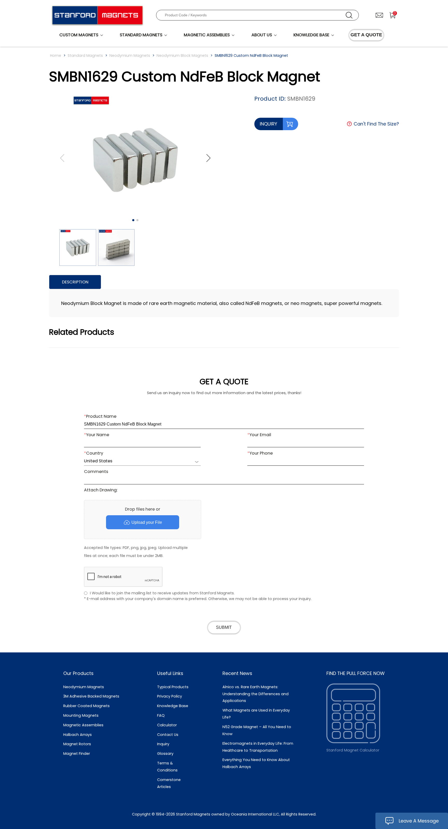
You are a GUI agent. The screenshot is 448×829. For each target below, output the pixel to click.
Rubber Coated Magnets (86, 705)
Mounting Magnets (81, 715)
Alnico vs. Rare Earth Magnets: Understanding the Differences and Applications (255, 693)
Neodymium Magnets (129, 55)
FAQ (161, 715)
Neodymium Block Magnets (182, 55)
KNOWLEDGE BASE (311, 35)
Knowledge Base (172, 705)
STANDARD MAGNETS (141, 35)
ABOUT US (261, 35)
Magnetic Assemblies (83, 725)
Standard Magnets (85, 55)
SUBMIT (224, 627)
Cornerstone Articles (169, 783)
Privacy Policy (169, 696)
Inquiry (163, 744)
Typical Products (172, 686)
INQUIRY (268, 124)
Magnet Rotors (77, 744)
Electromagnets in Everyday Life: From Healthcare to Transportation (257, 747)
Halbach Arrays (77, 734)
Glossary (165, 753)
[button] (208, 158)
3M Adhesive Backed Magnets (91, 696)
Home (55, 55)
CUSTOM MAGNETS (78, 35)
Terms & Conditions (167, 767)
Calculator (167, 725)
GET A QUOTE (366, 34)
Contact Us (167, 734)
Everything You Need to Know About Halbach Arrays (256, 763)
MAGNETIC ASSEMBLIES (207, 35)
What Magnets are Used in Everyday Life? (256, 714)
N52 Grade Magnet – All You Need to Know (256, 730)
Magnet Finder (76, 753)
